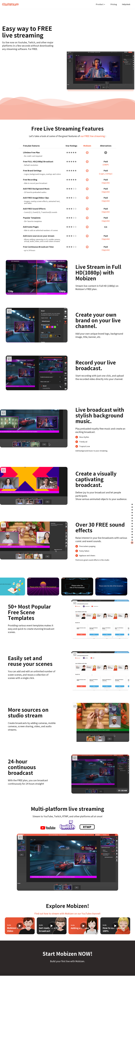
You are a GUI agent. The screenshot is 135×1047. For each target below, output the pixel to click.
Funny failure (84, 551)
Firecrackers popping (87, 546)
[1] (132, 504)
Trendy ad (83, 442)
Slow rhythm (84, 437)
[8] (132, 521)
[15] (132, 540)
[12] (132, 532)
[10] (132, 526)
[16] (132, 542)
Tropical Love (84, 446)
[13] (132, 534)
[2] (132, 507)
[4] (132, 512)
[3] (132, 510)
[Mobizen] (10, 4)
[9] (132, 523)
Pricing (113, 4)
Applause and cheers (87, 556)
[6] (132, 518)
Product (99, 4)
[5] (132, 515)
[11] (132, 529)
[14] (132, 537)
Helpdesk (126, 4)
